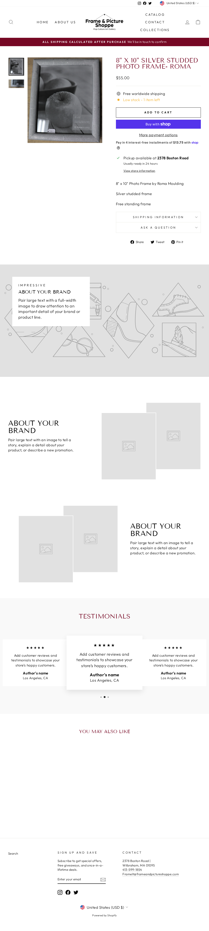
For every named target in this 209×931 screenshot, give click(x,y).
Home (43, 22)
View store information (139, 171)
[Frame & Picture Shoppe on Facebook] (68, 892)
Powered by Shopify (104, 915)
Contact (155, 22)
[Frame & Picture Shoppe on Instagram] (60, 892)
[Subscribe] (103, 879)
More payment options (158, 135)
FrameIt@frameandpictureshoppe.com (150, 874)
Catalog (155, 14)
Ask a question (158, 227)
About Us (65, 22)
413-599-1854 (132, 870)
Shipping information (158, 217)
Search (13, 853)
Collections (155, 30)
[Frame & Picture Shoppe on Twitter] (75, 892)
